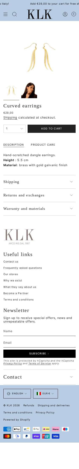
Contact (12, 377)
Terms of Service (39, 363)
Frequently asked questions (22, 267)
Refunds (28, 405)
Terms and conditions (18, 299)
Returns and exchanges (23, 195)
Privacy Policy (12, 363)
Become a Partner (16, 293)
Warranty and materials (24, 208)
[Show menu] (5, 14)
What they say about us (19, 287)
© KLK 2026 (11, 405)
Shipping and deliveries (54, 405)
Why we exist (12, 280)
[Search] (14, 14)
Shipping (10, 117)
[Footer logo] (19, 236)
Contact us (11, 261)
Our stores (10, 274)
